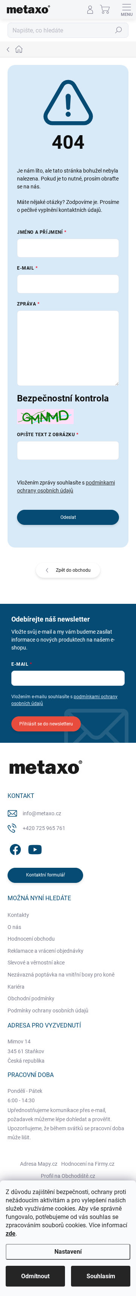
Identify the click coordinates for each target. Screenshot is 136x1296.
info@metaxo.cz (42, 813)
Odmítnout (35, 1276)
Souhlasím (101, 1276)
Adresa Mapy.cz (38, 1164)
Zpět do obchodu (73, 570)
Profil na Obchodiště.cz (68, 1176)
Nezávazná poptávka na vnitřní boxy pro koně (61, 975)
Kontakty (18, 915)
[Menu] (126, 9)
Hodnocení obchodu (31, 939)
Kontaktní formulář (45, 875)
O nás (14, 927)
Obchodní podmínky (31, 998)
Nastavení (68, 1251)
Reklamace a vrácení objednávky (45, 951)
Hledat (118, 30)
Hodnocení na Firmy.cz (87, 1164)
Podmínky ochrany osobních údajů (48, 1010)
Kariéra (16, 987)
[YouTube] (34, 848)
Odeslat (68, 517)
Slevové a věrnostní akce (36, 963)
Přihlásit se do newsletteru (46, 724)
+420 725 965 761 (44, 828)
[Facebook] (14, 848)
